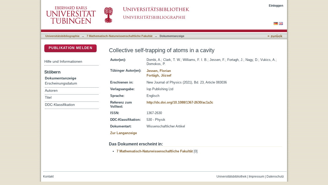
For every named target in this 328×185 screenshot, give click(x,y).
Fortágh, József (159, 75)
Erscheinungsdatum (61, 83)
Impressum (256, 176)
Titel (48, 97)
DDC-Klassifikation (60, 105)
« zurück (275, 36)
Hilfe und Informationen (63, 61)
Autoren (51, 90)
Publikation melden (70, 48)
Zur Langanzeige (123, 133)
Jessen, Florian (159, 71)
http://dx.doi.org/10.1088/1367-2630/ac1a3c (180, 102)
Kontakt (48, 176)
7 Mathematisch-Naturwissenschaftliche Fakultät (119, 36)
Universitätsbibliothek (232, 176)
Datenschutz (275, 176)
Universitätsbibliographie (62, 36)
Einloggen (276, 5)
